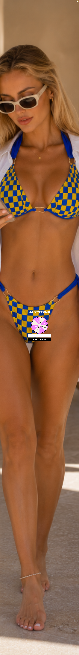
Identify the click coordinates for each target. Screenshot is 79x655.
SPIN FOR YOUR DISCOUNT (39, 339)
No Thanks (39, 343)
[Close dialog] (78, 1)
